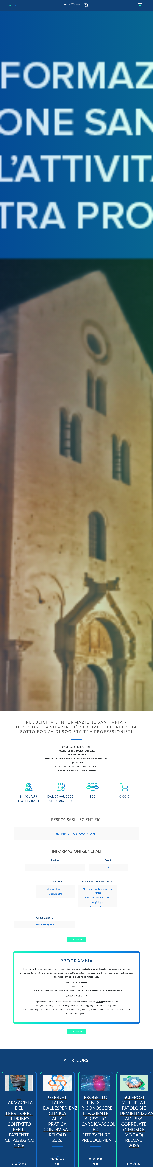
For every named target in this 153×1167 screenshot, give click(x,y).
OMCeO (99, 1001)
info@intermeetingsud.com (77, 1013)
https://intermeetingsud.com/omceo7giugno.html (57, 1005)
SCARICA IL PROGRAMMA (76, 996)
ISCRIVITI (76, 939)
